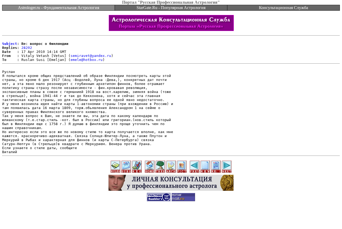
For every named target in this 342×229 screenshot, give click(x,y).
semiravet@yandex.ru (91, 56)
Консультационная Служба (283, 7)
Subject (9, 44)
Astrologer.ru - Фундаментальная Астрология (58, 7)
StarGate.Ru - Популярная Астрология (171, 7)
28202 (26, 48)
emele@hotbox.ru (87, 60)
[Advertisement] (171, 217)
